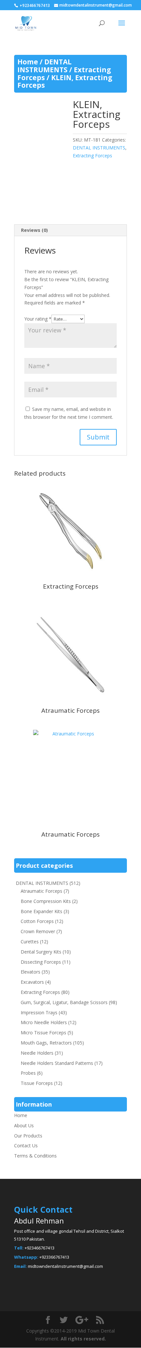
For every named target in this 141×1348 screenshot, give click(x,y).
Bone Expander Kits (41, 911)
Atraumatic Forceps (41, 891)
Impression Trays (39, 1012)
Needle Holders (37, 1053)
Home (27, 61)
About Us (24, 1125)
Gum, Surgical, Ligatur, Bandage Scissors (64, 1002)
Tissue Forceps (37, 1083)
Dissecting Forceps (41, 962)
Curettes (30, 941)
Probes (28, 1073)
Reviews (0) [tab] (34, 230)
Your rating (37, 319)
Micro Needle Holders (44, 1022)
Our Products (28, 1136)
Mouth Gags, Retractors (46, 1043)
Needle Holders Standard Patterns (57, 1063)
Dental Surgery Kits (41, 952)
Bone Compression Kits (46, 901)
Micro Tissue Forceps (43, 1032)
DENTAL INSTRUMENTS (44, 65)
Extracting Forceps (92, 155)
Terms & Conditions (35, 1156)
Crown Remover (38, 931)
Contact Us (26, 1145)
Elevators (30, 972)
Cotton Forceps (37, 921)
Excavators (32, 982)
